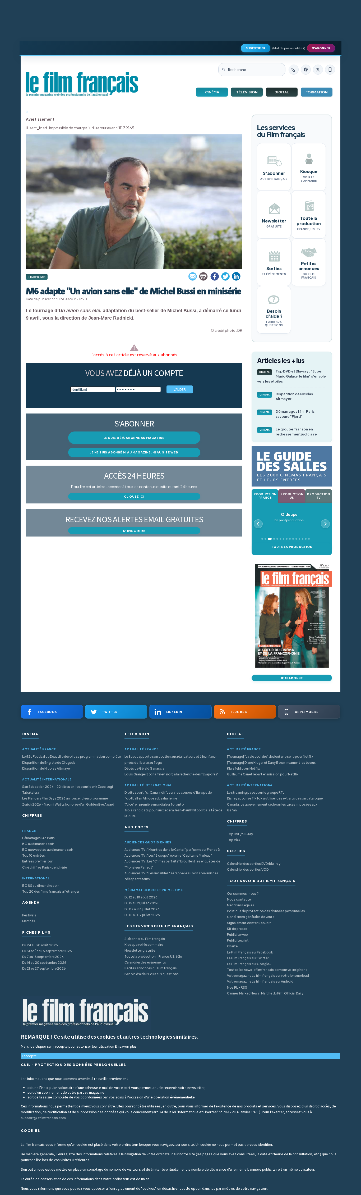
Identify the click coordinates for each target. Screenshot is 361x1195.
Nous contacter (239, 899)
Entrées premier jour (37, 861)
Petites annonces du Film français (150, 968)
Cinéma (212, 92)
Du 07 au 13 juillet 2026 (142, 909)
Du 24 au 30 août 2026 (40, 945)
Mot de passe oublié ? (288, 48)
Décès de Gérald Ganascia (144, 768)
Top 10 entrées (33, 855)
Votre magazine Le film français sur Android (260, 981)
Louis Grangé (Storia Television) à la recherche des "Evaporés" (171, 774)
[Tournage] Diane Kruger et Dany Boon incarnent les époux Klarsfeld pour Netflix (271, 765)
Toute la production (291, 546)
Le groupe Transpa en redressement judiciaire (288, 431)
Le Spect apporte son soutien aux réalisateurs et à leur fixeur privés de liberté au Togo (170, 759)
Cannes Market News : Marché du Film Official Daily (265, 993)
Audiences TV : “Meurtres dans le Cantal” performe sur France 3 (172, 850)
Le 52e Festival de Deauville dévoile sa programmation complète (71, 756)
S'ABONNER (321, 48)
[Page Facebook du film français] (306, 70)
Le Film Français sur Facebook (250, 952)
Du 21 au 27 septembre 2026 (44, 968)
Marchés (28, 921)
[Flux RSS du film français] (294, 70)
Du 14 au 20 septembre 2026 (44, 963)
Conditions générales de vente (250, 917)
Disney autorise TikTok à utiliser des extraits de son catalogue (275, 798)
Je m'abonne (292, 678)
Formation (317, 92)
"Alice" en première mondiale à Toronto (154, 804)
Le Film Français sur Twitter (248, 958)
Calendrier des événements (145, 962)
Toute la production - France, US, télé (153, 956)
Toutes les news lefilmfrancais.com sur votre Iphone (267, 970)
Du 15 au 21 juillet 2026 (141, 903)
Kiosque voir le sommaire (143, 945)
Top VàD (233, 840)
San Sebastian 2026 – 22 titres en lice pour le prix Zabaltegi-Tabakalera (68, 789)
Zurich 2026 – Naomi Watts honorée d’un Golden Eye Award (68, 804)
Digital (282, 92)
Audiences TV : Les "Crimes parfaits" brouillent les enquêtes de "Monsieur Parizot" (172, 864)
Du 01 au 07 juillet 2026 (142, 915)
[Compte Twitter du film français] (318, 70)
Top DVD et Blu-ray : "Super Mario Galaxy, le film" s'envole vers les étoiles (291, 376)
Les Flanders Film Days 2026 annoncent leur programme (65, 798)
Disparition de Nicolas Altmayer (286, 396)
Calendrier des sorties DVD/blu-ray (253, 864)
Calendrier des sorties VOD (248, 869)
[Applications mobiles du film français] (330, 70)
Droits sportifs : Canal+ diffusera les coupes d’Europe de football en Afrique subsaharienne (168, 795)
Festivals (29, 915)
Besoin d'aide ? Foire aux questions (151, 974)
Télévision (247, 92)
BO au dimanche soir (38, 844)
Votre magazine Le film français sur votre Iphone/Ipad (268, 976)
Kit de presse (237, 929)
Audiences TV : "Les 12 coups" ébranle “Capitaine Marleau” (168, 855)
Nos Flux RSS (237, 987)
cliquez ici (134, 496)
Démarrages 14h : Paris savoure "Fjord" (287, 414)
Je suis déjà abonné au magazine (134, 437)
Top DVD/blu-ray (240, 834)
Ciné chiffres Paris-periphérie (44, 867)
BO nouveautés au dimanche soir (47, 850)
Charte (232, 946)
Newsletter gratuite (139, 950)
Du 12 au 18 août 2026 (141, 897)
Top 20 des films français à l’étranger (50, 891)
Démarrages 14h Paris (38, 838)
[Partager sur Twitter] (225, 276)
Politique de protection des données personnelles (266, 911)
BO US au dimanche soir (40, 886)
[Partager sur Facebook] (214, 276)
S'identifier (255, 48)
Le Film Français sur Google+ (249, 964)
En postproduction (289, 517)
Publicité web (237, 935)
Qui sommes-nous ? (243, 894)
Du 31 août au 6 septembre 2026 (47, 951)
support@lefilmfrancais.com (43, 1118)
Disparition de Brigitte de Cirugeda (49, 763)
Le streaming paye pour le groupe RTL (255, 792)
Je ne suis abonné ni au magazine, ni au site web (134, 452)
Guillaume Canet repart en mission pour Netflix (262, 774)
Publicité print (238, 940)
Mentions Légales (240, 905)
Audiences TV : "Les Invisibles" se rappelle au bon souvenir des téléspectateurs (171, 876)
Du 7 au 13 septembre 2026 (43, 957)
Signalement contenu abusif (249, 923)
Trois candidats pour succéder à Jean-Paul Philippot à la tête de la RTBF (173, 813)
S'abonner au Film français (144, 939)
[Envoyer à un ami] (193, 276)
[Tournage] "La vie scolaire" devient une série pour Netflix (270, 756)
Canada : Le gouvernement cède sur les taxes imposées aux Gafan (272, 807)
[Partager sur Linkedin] (236, 276)
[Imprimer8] (204, 276)
